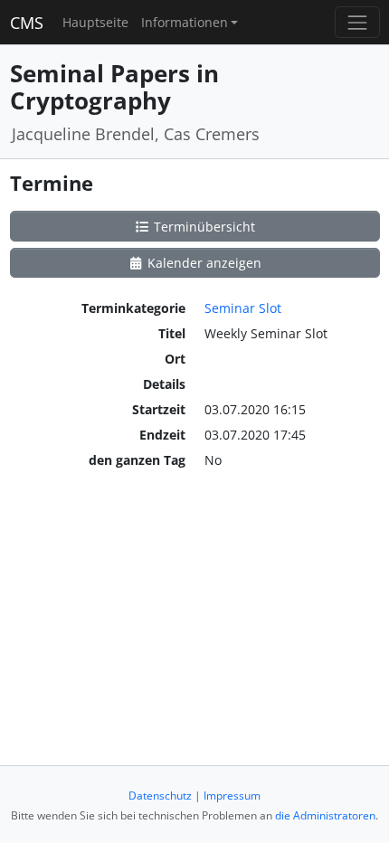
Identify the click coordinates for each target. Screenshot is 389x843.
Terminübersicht (202, 226)
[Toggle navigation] (357, 22)
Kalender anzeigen (202, 262)
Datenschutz (160, 795)
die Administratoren (325, 815)
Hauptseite (95, 22)
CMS (26, 22)
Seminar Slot (242, 308)
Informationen (184, 22)
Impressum (232, 795)
